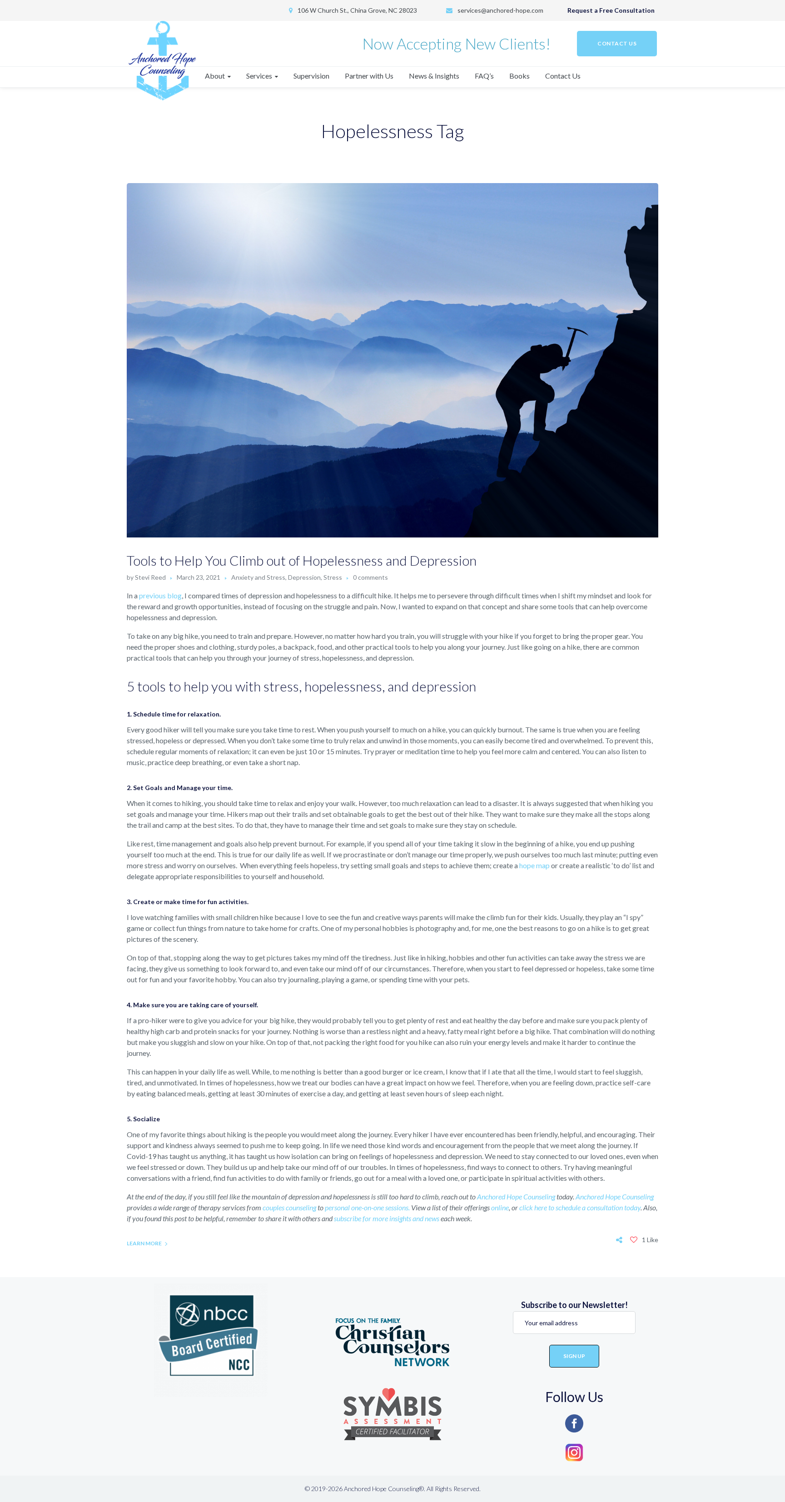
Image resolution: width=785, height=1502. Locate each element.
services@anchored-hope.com (500, 10)
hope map (534, 865)
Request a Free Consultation (611, 10)
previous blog (160, 595)
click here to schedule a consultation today (580, 1207)
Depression (304, 577)
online (500, 1207)
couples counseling (290, 1207)
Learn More (144, 1243)
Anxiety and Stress (258, 577)
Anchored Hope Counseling (516, 1196)
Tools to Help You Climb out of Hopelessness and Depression (302, 560)
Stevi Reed (150, 577)
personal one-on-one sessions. (367, 1207)
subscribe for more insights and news (386, 1218)
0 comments (370, 577)
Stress (332, 577)
